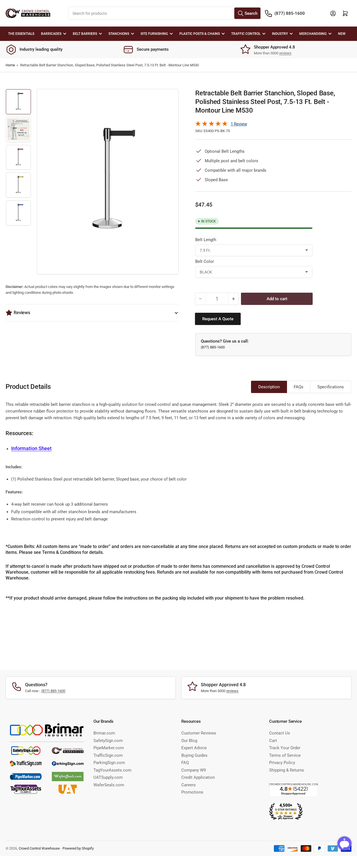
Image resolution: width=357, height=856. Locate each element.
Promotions (192, 792)
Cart (273, 740)
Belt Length (205, 239)
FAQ (185, 762)
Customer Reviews (198, 733)
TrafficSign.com (108, 755)
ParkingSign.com (109, 762)
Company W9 (193, 770)
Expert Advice (194, 747)
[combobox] (164, 13)
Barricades (51, 34)
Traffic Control (245, 34)
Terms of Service (285, 755)
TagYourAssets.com (112, 770)
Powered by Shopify (78, 848)
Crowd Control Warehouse (39, 848)
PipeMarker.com (108, 747)
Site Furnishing (154, 34)
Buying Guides (194, 755)
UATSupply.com (108, 777)
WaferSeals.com (108, 784)
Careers (188, 784)
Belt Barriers (85, 34)
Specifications (330, 386)
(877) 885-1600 (289, 13)
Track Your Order (284, 747)
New (342, 34)
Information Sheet (31, 448)
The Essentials (21, 34)
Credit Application (198, 777)
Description (269, 386)
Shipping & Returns (286, 770)
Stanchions (118, 34)
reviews (285, 53)
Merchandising (313, 34)
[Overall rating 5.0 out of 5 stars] (211, 124)
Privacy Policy (282, 762)
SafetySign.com (108, 740)
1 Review (239, 124)
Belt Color (204, 261)
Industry (280, 34)
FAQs (298, 386)
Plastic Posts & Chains (199, 34)
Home (10, 65)
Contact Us (279, 733)
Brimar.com (104, 733)
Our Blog (189, 740)
